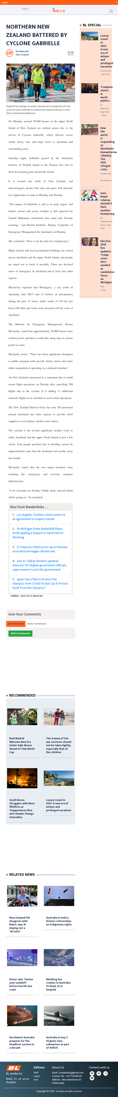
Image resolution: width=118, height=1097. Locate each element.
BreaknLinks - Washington (105, 177)
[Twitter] (98, 1073)
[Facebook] (92, 1073)
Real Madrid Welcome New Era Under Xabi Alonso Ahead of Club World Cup (22, 745)
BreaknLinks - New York (105, 72)
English (37, 1076)
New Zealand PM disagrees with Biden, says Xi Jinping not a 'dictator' (19, 925)
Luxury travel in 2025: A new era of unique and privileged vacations (58, 805)
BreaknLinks (22, 51)
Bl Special (92, 25)
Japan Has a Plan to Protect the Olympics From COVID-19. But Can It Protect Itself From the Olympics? (40, 584)
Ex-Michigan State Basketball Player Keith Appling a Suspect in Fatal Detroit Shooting (37, 533)
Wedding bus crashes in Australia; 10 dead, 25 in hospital (58, 984)
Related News (22, 875)
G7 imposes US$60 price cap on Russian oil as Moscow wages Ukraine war (39, 549)
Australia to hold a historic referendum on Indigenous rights (59, 921)
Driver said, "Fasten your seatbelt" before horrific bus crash (21, 984)
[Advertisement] (43, 669)
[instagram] (105, 1073)
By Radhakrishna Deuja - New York (106, 223)
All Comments (16, 624)
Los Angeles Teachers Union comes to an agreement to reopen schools (38, 517)
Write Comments (36, 624)
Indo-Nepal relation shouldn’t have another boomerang (107, 203)
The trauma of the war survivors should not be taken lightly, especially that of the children (58, 745)
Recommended (22, 695)
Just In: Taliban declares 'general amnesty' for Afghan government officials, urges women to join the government (39, 565)
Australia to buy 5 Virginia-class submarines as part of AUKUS (57, 1042)
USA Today (103, 288)
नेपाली (36, 1073)
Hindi (36, 1079)
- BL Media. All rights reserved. (68, 1091)
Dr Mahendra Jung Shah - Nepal (104, 110)
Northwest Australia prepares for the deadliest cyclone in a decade (21, 1042)
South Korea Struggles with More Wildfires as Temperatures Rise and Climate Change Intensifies (22, 808)
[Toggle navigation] (111, 11)
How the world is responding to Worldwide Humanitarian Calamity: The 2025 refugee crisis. (108, 149)
